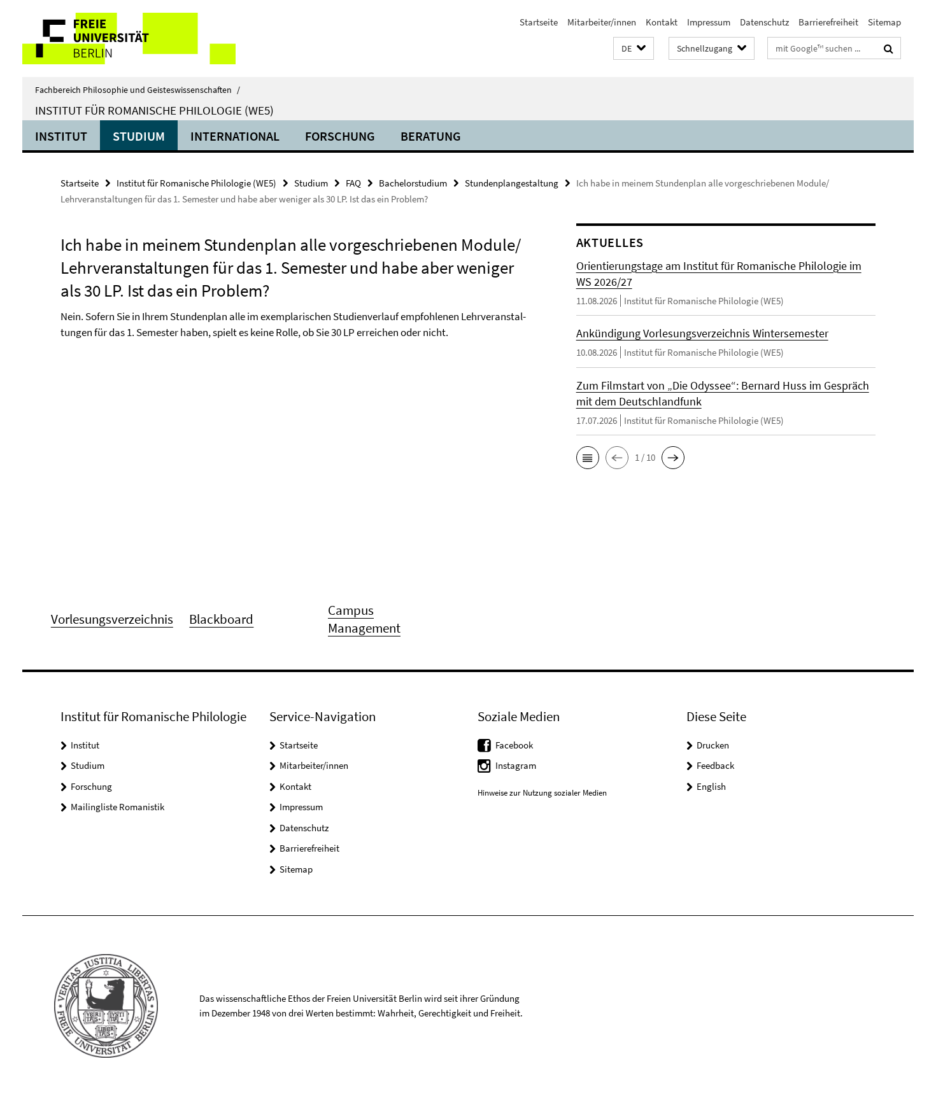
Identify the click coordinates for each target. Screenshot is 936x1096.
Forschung (340, 136)
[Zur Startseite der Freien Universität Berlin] (129, 38)
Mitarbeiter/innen (601, 22)
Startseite (539, 22)
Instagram (515, 765)
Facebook (514, 745)
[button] (633, 48)
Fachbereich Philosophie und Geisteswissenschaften (137, 89)
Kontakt (661, 22)
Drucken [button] (713, 745)
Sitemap (884, 22)
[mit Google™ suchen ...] (888, 48)
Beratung (431, 136)
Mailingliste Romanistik (117, 807)
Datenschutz (764, 22)
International (235, 136)
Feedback (715, 765)
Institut (61, 136)
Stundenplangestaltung (511, 183)
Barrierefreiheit (828, 22)
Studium (139, 136)
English (711, 786)
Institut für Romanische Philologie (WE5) (154, 110)
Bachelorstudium (413, 183)
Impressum (708, 22)
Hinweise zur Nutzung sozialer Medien (542, 792)
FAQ (353, 183)
